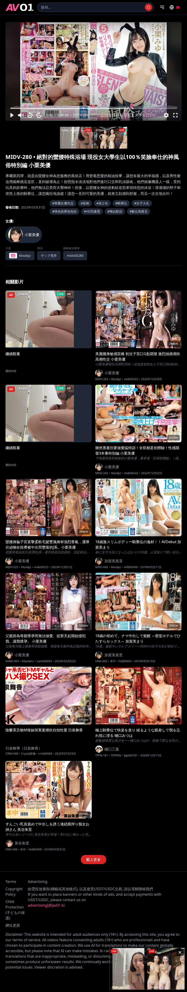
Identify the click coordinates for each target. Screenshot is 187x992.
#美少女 (102, 203)
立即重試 (106, 27)
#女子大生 (141, 203)
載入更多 (93, 859)
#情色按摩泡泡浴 (64, 211)
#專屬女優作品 (62, 203)
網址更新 (12, 925)
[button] (11, 115)
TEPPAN (116, 755)
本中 (113, 661)
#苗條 (85, 203)
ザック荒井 (49, 255)
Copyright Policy (14, 891)
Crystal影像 (28, 753)
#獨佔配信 (114, 211)
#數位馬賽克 (139, 211)
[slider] (93, 108)
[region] (93, 71)
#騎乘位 (121, 203)
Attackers (28, 661)
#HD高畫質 (92, 211)
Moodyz (116, 379)
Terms (10, 881)
